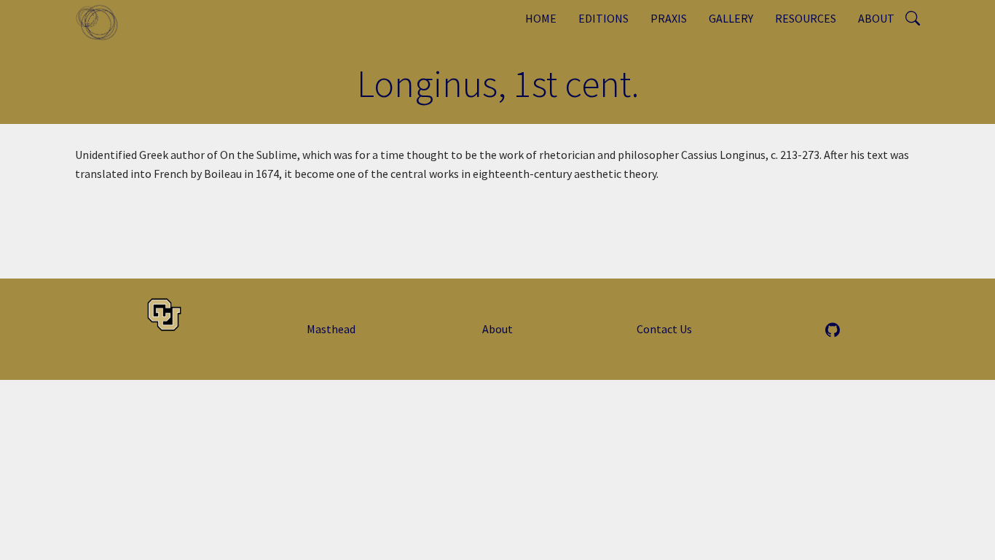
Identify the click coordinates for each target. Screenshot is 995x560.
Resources (805, 18)
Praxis (668, 18)
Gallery (731, 18)
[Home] (102, 22)
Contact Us (664, 329)
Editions (603, 18)
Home (541, 18)
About (876, 18)
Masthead (331, 329)
